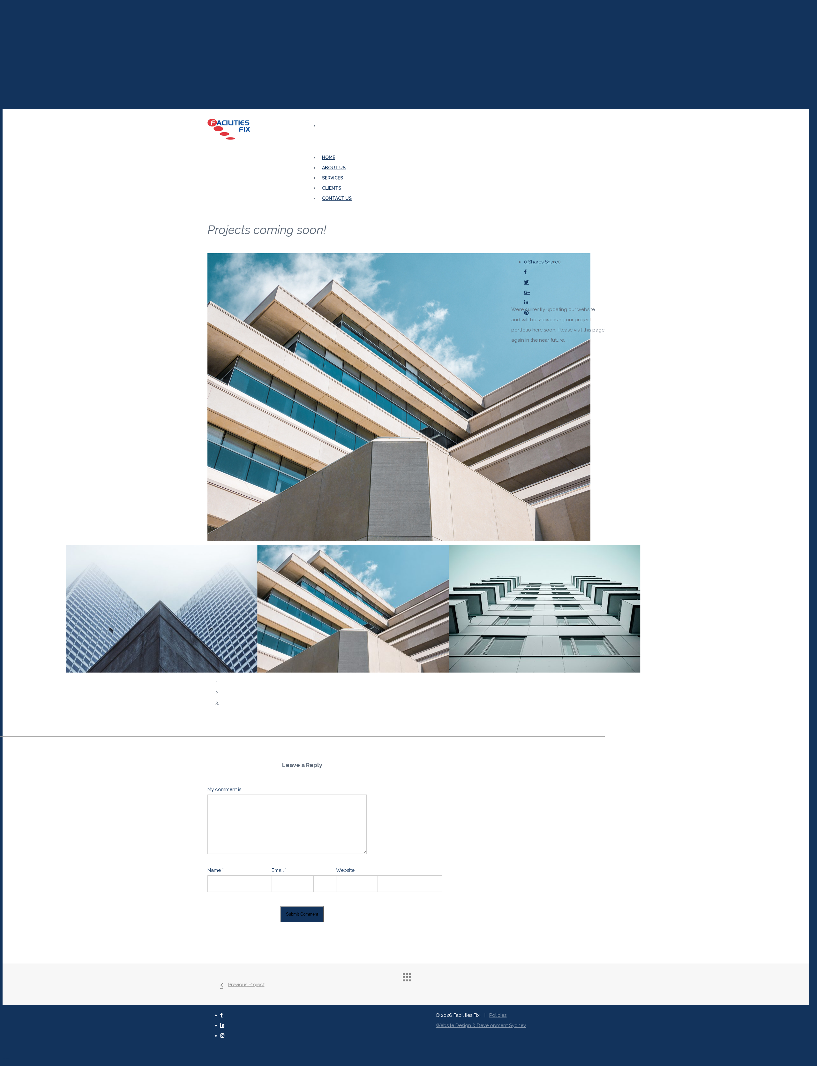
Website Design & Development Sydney (481, 1025)
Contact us (337, 198)
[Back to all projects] (412, 982)
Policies (497, 1015)
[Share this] (541, 272)
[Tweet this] (541, 282)
